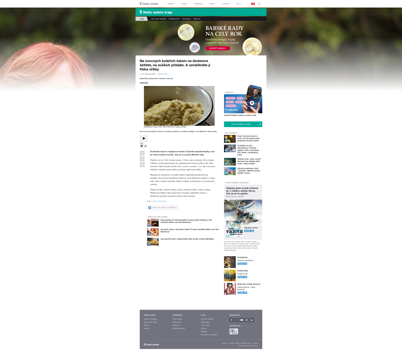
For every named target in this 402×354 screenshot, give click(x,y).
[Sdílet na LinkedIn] (142, 164)
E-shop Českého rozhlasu (237, 183)
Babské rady (163, 74)
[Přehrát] (144, 138)
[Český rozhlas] (149, 4)
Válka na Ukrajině (150, 319)
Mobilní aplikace (179, 328)
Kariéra (203, 328)
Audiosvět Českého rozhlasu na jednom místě (240, 115)
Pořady (238, 102)
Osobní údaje (234, 343)
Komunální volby (150, 322)
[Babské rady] (201, 38)
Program (184, 4)
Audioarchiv (174, 19)
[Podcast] (142, 146)
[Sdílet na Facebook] (142, 153)
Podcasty (186, 19)
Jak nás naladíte (158, 19)
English (255, 343)
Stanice (212, 4)
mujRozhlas (198, 4)
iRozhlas (171, 4)
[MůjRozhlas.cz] (144, 83)
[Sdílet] (145, 146)
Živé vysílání (230, 105)
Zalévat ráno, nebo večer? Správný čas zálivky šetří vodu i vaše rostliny (249, 161)
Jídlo (142, 19)
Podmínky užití (246, 343)
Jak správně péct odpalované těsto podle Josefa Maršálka (187, 239)
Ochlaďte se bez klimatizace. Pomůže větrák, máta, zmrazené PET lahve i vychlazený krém (248, 150)
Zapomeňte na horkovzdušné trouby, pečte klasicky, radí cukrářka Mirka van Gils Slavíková (186, 221)
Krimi (239, 98)
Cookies (224, 343)
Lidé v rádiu (205, 325)
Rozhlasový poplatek (209, 335)
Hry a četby (230, 98)
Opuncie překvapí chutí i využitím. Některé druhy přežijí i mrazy (248, 170)
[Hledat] (259, 4)
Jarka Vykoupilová (159, 201)
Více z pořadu (231, 133)
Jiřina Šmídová (168, 127)
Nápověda (205, 322)
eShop (146, 328)
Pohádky (229, 102)
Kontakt (204, 332)
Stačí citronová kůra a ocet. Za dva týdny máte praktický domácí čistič (248, 138)
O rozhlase (225, 4)
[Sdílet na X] (142, 158)
